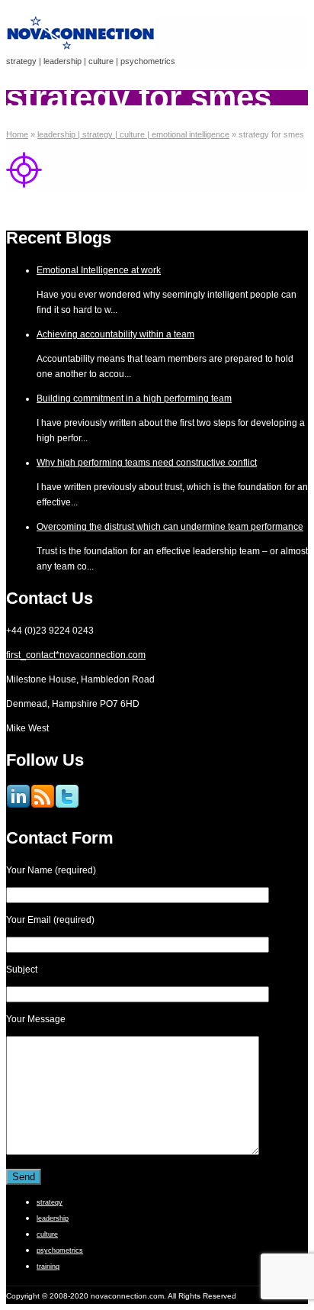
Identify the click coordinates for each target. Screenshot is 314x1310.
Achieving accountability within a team (115, 334)
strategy (49, 1202)
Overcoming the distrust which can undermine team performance (170, 526)
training (48, 1266)
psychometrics (60, 1250)
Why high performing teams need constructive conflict (147, 462)
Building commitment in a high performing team (134, 398)
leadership (53, 1218)
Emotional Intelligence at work (99, 270)
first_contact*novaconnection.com (76, 655)
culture (47, 1234)
